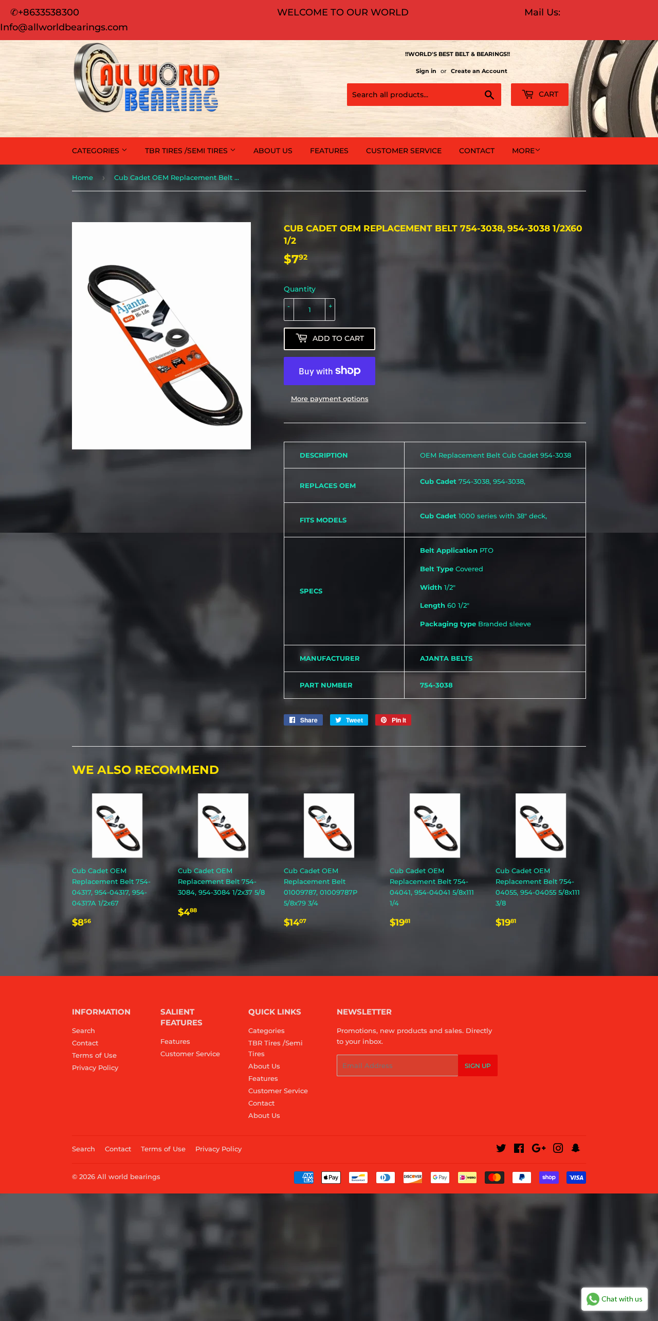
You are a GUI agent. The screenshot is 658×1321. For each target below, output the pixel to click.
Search (83, 1030)
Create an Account (479, 71)
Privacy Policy (95, 1067)
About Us (273, 150)
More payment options (330, 398)
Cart (547, 94)
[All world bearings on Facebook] (519, 1150)
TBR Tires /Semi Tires (187, 150)
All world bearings (128, 1176)
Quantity (300, 289)
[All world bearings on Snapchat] (576, 1150)
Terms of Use (94, 1055)
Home (82, 177)
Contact (477, 150)
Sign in (426, 71)
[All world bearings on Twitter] (501, 1150)
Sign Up (478, 1066)
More (523, 150)
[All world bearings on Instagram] (558, 1150)
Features (329, 150)
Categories (96, 150)
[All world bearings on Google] (539, 1150)
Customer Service (404, 150)
